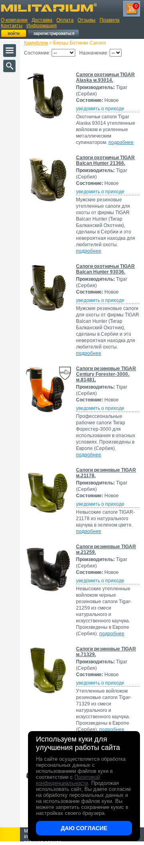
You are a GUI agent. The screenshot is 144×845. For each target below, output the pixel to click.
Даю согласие (84, 828)
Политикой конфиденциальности (68, 780)
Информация (41, 25)
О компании (14, 20)
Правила (110, 20)
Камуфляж (36, 43)
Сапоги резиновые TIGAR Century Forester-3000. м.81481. (106, 374)
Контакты (11, 25)
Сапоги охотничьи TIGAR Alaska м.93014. (105, 77)
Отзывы (87, 20)
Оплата (65, 20)
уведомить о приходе (100, 108)
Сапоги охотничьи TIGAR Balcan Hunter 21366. (105, 160)
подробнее (121, 142)
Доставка (42, 20)
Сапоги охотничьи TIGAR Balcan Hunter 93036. (105, 269)
